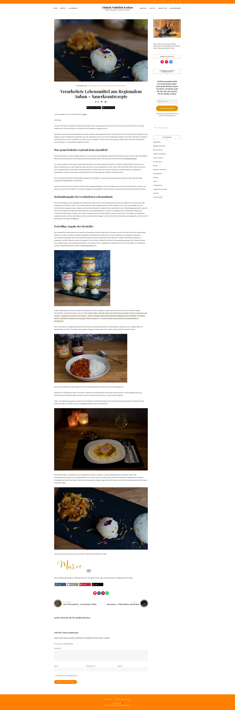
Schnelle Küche (157, 185)
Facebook (176, 2)
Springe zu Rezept (94, 107)
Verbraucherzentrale (130, 159)
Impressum (108, 699)
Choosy (180, 2)
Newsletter (162, 8)
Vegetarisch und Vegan (160, 189)
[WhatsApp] (107, 593)
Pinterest (173, 2)
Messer (155, 166)
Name (56, 666)
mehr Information (87, 246)
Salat (154, 181)
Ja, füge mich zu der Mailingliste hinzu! (66, 676)
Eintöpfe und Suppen (159, 154)
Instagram (169, 2)
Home (55, 8)
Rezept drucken (109, 107)
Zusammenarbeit (175, 8)
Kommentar (58, 648)
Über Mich (143, 8)
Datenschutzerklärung (169, 115)
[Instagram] (162, 61)
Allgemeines (72, 8)
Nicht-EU (76, 219)
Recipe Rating (58, 644)
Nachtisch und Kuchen (118, 86)
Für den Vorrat (157, 162)
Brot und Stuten (158, 150)
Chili (116, 387)
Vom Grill (156, 193)
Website (119, 666)
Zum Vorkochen (157, 197)
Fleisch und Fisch (104, 86)
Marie (85, 114)
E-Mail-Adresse (91, 666)
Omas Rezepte (157, 173)
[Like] (95, 593)
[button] (60, 584)
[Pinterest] (103, 593)
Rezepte (63, 8)
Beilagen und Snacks (159, 146)
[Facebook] (99, 593)
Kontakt (152, 8)
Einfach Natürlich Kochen (117, 7)
